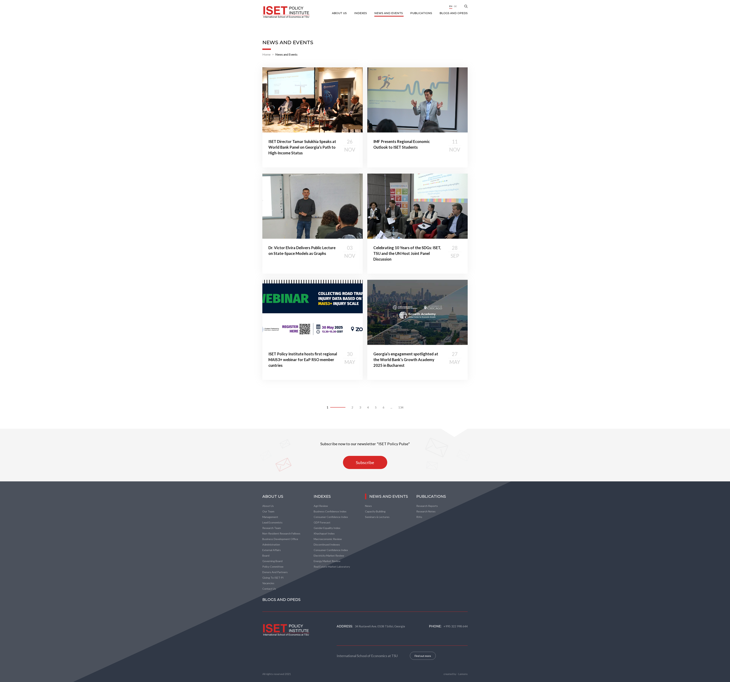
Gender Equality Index (327, 528)
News (368, 505)
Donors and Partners (275, 572)
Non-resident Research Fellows (281, 533)
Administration (271, 544)
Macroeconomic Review (328, 539)
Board (265, 555)
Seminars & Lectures (377, 516)
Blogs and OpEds (454, 13)
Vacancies (268, 583)
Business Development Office (280, 539)
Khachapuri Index (324, 533)
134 (400, 407)
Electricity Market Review (329, 555)
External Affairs (271, 550)
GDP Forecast (322, 522)
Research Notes (426, 511)
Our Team (268, 511)
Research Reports (427, 505)
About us (268, 505)
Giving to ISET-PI (273, 577)
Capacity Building (375, 511)
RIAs (419, 516)
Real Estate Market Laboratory (332, 566)
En (450, 6)
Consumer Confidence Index (331, 516)
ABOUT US (340, 13)
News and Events (389, 13)
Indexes (361, 13)
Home (266, 54)
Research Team (271, 528)
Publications (421, 13)
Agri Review (321, 505)
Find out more (423, 655)
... (391, 407)
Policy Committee (272, 566)
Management (270, 516)
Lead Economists (272, 522)
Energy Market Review (327, 561)
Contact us (269, 588)
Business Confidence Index (330, 511)
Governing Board (272, 561)
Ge (455, 6)
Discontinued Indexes (327, 544)
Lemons (463, 674)
